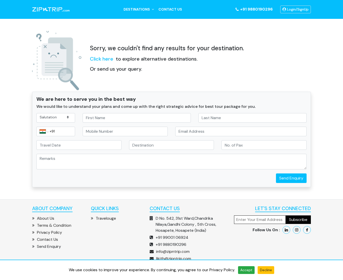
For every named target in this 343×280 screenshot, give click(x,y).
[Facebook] (307, 230)
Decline (266, 270)
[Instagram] (297, 230)
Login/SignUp (297, 9)
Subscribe (298, 219)
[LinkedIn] (286, 230)
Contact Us (170, 9)
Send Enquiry (291, 178)
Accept (246, 270)
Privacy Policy (221, 269)
